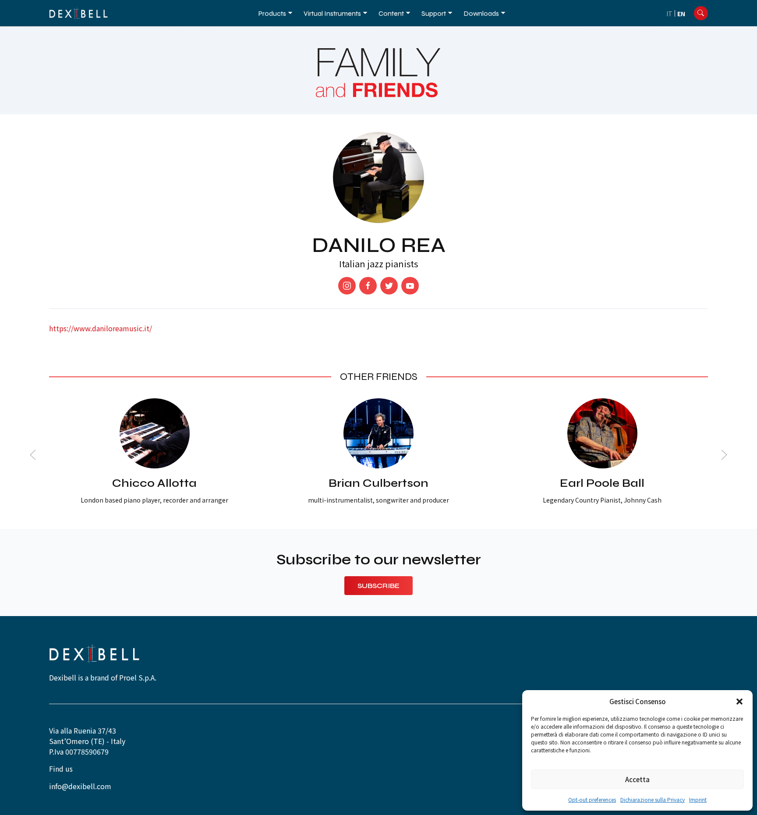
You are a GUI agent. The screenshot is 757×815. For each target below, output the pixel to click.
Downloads (481, 13)
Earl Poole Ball (602, 483)
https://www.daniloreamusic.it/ (100, 328)
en (681, 13)
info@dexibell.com (80, 786)
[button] (739, 701)
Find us (61, 768)
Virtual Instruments (332, 13)
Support (433, 13)
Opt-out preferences (592, 799)
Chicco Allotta (154, 483)
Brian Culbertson (378, 483)
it (669, 13)
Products (272, 13)
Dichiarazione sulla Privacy (652, 799)
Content (391, 13)
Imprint (698, 799)
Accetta (637, 779)
